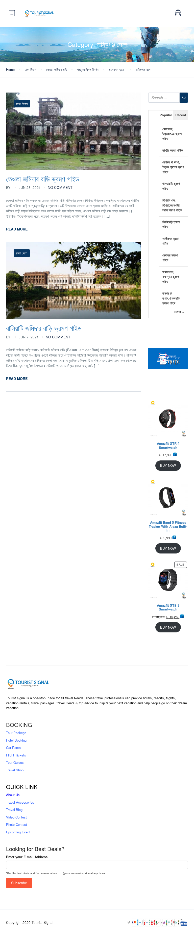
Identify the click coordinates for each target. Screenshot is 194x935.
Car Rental (13, 747)
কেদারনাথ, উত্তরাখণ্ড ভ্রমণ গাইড (172, 133)
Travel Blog (14, 809)
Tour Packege (16, 732)
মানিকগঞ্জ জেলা (143, 69)
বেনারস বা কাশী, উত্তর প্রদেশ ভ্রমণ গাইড (173, 167)
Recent (180, 114)
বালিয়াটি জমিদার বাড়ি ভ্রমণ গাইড (44, 328)
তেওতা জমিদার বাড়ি (56, 69)
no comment (60, 187)
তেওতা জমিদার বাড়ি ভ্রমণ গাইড (42, 178)
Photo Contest (16, 824)
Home (10, 69)
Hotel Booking (16, 740)
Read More (17, 228)
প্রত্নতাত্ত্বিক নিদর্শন (88, 69)
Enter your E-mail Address (26, 856)
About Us (13, 794)
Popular (166, 114)
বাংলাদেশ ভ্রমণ (117, 69)
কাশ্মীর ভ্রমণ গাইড (172, 150)
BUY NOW (168, 465)
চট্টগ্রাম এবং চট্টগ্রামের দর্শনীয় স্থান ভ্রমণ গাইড (172, 205)
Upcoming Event (18, 832)
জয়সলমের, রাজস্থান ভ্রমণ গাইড (170, 276)
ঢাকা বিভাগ (30, 69)
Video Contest (16, 817)
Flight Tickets (16, 755)
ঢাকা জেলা (21, 253)
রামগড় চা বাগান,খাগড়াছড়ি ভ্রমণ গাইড (171, 298)
